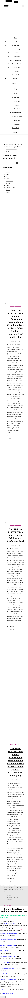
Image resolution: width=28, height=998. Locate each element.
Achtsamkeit (9, 181)
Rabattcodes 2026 (11, 149)
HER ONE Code (4, 962)
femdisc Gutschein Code (7, 968)
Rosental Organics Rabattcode (9, 933)
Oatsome (17, 71)
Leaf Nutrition (4, 990)
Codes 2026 (15, 75)
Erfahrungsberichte (15, 60)
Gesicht (8, 179)
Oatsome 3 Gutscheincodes (8, 979)
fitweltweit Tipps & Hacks (13, 147)
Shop (15, 41)
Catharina (11, 438)
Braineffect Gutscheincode (8, 939)
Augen (7, 192)
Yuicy (13, 923)
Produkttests (15, 45)
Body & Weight (10, 188)
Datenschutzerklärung (12, 897)
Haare (7, 176)
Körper (8, 190)
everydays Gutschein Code (8, 945)
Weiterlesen (10, 435)
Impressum (9, 899)
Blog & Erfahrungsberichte (14, 144)
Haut (7, 174)
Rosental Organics (17, 63)
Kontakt (15, 78)
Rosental (17, 52)
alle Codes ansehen (7, 993)
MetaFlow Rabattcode (6, 974)
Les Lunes (18, 306)
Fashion (8, 172)
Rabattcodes (7, 923)
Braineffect (17, 56)
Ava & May (17, 49)
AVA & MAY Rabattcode (7, 951)
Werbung (9, 902)
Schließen (3, 997)
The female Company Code (8, 956)
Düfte (7, 185)
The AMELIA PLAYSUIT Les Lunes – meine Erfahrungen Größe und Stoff (15, 535)
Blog (15, 38)
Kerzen (8, 183)
